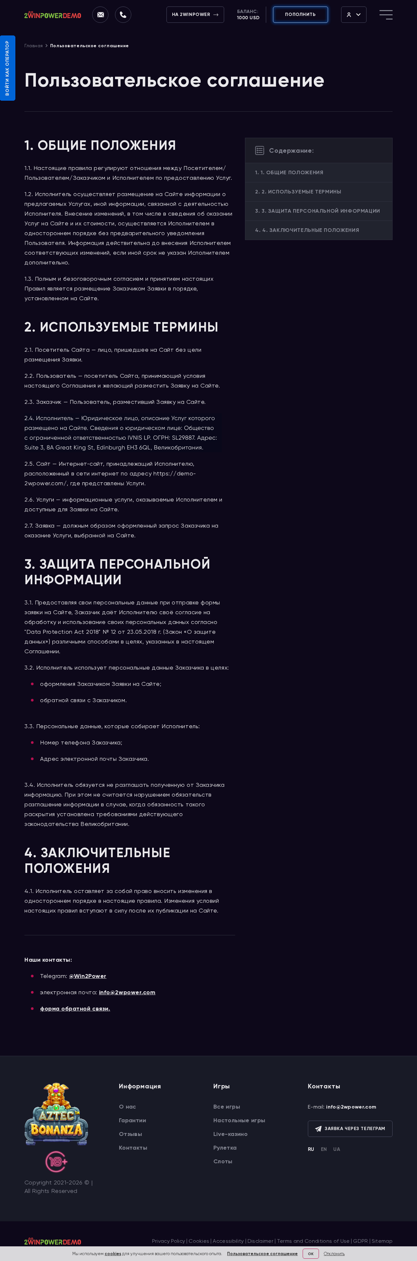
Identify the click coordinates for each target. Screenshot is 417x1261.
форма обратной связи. (75, 1008)
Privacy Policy (168, 1241)
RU (311, 1149)
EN (324, 1149)
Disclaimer (260, 1241)
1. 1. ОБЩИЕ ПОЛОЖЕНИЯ (289, 172)
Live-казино (230, 1134)
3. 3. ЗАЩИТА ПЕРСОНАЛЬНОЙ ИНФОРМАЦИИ (317, 211)
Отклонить (334, 1253)
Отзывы (130, 1134)
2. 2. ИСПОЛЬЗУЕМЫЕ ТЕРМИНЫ (298, 192)
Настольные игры (239, 1120)
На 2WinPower (191, 14)
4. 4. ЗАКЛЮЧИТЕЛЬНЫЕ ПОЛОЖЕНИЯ (307, 230)
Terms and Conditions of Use (313, 1241)
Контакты (133, 1147)
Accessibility (228, 1241)
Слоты (223, 1161)
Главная (33, 45)
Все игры (226, 1106)
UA (336, 1149)
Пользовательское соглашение (262, 1253)
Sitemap (382, 1241)
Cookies (199, 1241)
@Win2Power (87, 976)
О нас (127, 1106)
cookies (113, 1253)
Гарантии (132, 1120)
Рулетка (225, 1147)
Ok (311, 1254)
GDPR (360, 1241)
